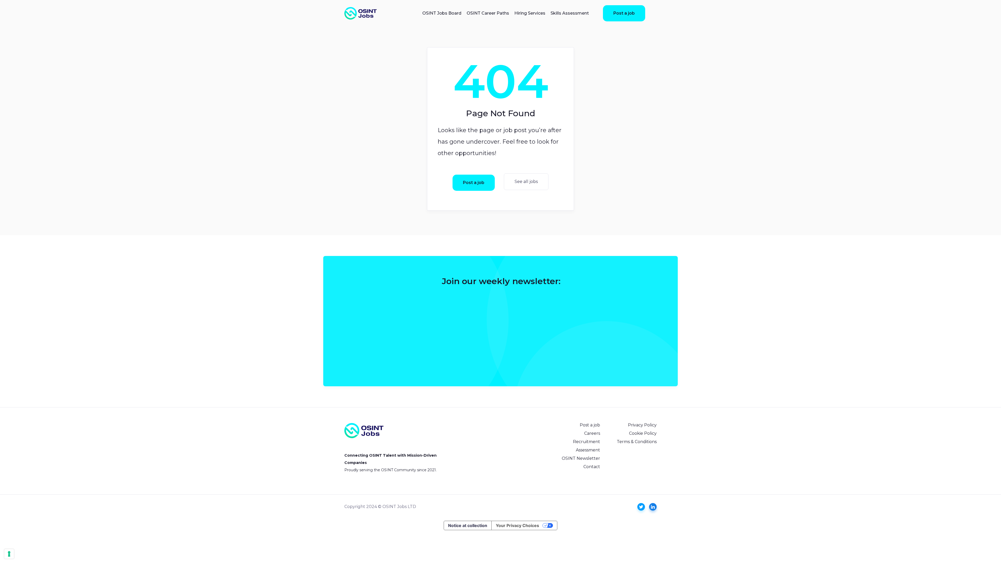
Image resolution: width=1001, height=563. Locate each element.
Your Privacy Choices (517, 525)
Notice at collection (467, 525)
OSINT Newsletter (581, 458)
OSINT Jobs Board (441, 13)
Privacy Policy (642, 425)
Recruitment (586, 441)
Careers (592, 433)
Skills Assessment (570, 13)
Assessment (588, 450)
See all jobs (526, 181)
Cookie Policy (643, 433)
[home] (360, 13)
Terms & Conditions (637, 441)
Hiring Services (529, 13)
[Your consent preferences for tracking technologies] (9, 554)
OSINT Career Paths (488, 13)
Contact (591, 466)
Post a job (624, 13)
